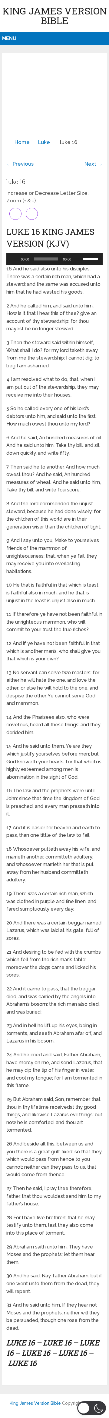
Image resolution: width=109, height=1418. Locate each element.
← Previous (20, 164)
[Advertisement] (54, 98)
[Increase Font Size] (15, 214)
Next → (93, 164)
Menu (9, 38)
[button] (91, 1408)
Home (22, 142)
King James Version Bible (54, 15)
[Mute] (78, 259)
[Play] (14, 259)
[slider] (91, 258)
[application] (54, 259)
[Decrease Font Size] (32, 214)
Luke (44, 142)
